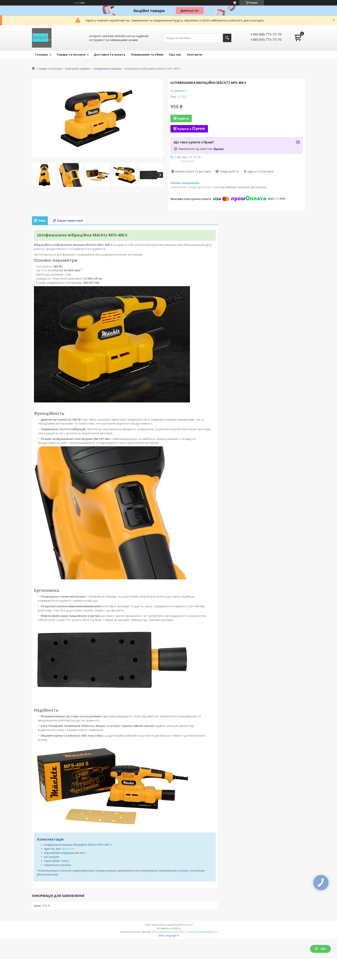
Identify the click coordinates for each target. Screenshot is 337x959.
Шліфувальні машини (107, 68)
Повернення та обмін (147, 54)
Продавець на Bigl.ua (168, 928)
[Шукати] (227, 38)
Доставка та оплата (109, 54)
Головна (41, 54)
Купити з (184, 129)
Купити (183, 118)
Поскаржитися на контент (169, 931)
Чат (323, 949)
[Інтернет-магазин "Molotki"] (41, 38)
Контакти (194, 54)
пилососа (67, 849)
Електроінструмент (78, 68)
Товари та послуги (70, 54)
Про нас (175, 54)
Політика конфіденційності (201, 931)
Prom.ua (188, 924)
